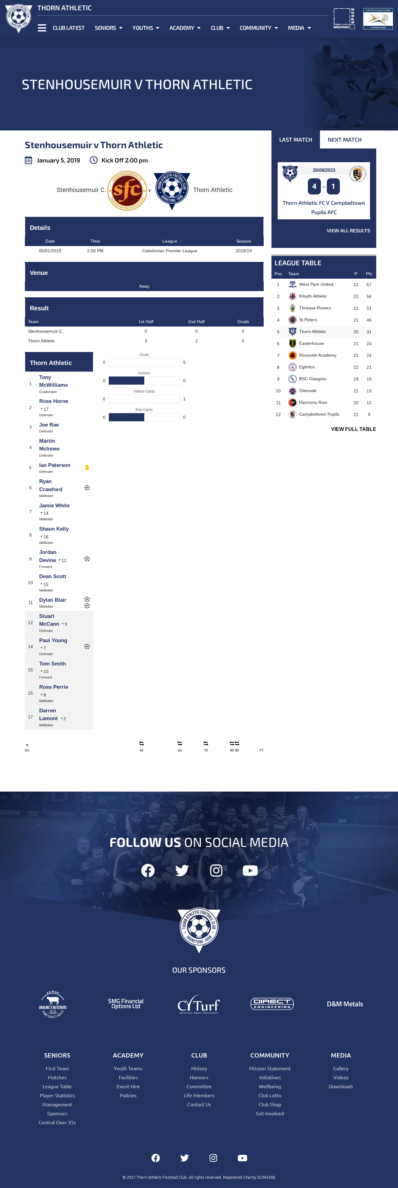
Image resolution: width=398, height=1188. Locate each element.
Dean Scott (52, 576)
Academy (181, 27)
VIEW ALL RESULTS (348, 230)
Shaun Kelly (54, 529)
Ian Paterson (54, 465)
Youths (142, 27)
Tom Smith (52, 664)
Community (255, 27)
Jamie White (54, 506)
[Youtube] (250, 871)
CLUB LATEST (69, 27)
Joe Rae (49, 425)
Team (293, 273)
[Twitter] (182, 871)
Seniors (105, 27)
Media (296, 27)
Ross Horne (53, 401)
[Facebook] (148, 871)
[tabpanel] (323, 198)
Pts (369, 273)
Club (217, 27)
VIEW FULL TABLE (353, 429)
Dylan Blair (53, 600)
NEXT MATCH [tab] (345, 139)
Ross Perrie (53, 687)
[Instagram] (216, 871)
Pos (278, 273)
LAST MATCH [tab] (295, 139)
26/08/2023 (324, 170)
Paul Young (53, 640)
